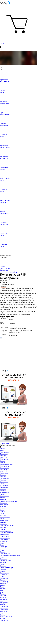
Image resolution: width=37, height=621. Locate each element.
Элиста (2, 615)
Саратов (3, 571)
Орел (2, 545)
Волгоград (3, 471)
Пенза (2, 550)
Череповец (4, 609)
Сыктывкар (4, 581)
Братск (2, 461)
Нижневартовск (5, 531)
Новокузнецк (4, 536)
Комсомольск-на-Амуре (8, 501)
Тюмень (3, 594)
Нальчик (3, 529)
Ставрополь (4, 578)
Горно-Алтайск (5, 478)
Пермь (2, 552)
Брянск (2, 462)
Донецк (2, 483)
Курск (2, 510)
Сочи (1, 576)
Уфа (1, 601)
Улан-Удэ (3, 595)
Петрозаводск (5, 553)
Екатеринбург (5, 485)
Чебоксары (4, 606)
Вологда (3, 475)
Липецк (2, 511)
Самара (3, 566)
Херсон (2, 604)
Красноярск (4, 506)
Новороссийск (5, 538)
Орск (2, 548)
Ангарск (3, 450)
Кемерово (3, 499)
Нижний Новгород (6, 532)
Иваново (3, 489)
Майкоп (2, 518)
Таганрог (3, 583)
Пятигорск (3, 559)
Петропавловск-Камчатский (10, 555)
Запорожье (4, 487)
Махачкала (4, 520)
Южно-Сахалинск (6, 616)
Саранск (3, 569)
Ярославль (4, 620)
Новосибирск (4, 539)
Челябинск (4, 608)
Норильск (3, 541)
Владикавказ (4, 468)
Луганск (3, 513)
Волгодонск (4, 473)
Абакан (2, 448)
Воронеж (3, 476)
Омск (2, 543)
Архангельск (4, 452)
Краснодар (4, 504)
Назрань (3, 527)
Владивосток (4, 466)
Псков (2, 557)
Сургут (2, 580)
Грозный (3, 480)
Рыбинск (3, 562)
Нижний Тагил (5, 534)
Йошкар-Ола (4, 492)
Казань (2, 494)
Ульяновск (4, 597)
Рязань (2, 564)
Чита (1, 613)
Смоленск (3, 574)
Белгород (3, 457)
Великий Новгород (6, 464)
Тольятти (3, 588)
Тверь (2, 587)
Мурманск (3, 524)
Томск (2, 590)
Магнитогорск (5, 517)
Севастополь (4, 573)
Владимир (3, 469)
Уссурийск (4, 599)
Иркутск (3, 490)
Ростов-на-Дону (5, 560)
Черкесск (3, 611)
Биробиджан (4, 459)
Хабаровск (4, 602)
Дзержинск (4, 482)
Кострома (3, 503)
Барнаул (3, 455)
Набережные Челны (7, 525)
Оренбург (3, 546)
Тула (1, 592)
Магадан (3, 515)
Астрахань (4, 454)
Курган (2, 508)
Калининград (4, 496)
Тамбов (2, 585)
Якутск (2, 618)
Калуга (2, 497)
